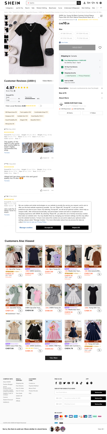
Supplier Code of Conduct (8, 394)
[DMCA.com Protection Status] (61, 423)
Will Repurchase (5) (11, 112)
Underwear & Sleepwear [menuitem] (72, 8)
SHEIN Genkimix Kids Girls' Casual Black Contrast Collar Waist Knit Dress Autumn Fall (34, 346)
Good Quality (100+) (37, 116)
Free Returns (19, 386)
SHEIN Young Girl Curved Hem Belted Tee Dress (53, 308)
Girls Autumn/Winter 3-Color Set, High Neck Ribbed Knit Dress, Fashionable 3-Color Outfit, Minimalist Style (93, 271)
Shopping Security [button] (70, 73)
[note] (14, 267)
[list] (69, 383)
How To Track (20, 391)
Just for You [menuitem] (19, 8)
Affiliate (18, 401)
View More (53, 358)
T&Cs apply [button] (68, 69)
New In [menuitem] (27, 8)
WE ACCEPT (58, 413)
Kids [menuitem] (93, 8)
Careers (5, 397)
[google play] (91, 384)
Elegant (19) (23, 120)
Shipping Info (20, 383)
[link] (88, 3)
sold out (77, 47)
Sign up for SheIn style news (65, 388)
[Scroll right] (101, 8)
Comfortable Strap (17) (41, 112)
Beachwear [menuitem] (52, 8)
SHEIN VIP (19, 396)
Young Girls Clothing (18, 12)
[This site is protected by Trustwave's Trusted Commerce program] (56, 423)
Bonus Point (32, 388)
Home (6, 12)
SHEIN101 (6, 402)
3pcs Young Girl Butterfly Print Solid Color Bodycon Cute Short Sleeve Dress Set (53, 269)
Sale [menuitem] (33, 8)
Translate (7, 152)
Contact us (32, 383)
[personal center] (84, 3)
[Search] (79, 3)
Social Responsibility (7, 387)
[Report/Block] (52, 158)
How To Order (20, 388)
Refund (18, 398)
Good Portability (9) (11, 120)
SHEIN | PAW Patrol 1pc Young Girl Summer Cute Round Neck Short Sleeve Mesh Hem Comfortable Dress (53, 346)
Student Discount (8, 399)
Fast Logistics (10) (25, 112)
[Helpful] (41, 158)
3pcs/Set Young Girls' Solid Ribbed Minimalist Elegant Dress (14, 269)
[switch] (40, 106)
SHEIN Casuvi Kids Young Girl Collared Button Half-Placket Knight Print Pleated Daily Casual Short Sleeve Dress (14, 346)
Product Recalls (33, 391)
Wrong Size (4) (9, 124)
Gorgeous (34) (9, 116)
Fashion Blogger (8, 384)
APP (87, 379)
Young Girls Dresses (31, 12)
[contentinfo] (80, 417)
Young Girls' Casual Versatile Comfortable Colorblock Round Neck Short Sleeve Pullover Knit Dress (93, 308)
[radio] (66, 33)
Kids (10, 12)
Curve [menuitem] (60, 8)
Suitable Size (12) (22, 116)
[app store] (87, 384)
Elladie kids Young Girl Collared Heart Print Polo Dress (73, 271)
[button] (97, 3)
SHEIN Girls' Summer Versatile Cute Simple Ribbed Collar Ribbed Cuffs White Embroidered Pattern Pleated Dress (73, 346)
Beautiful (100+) (35, 120)
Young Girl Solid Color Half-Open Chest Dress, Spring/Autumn (93, 344)
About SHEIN (7, 382)
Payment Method (33, 386)
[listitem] (14, 261)
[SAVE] (100, 47)
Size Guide (19, 393)
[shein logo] (12, 3)
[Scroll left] (98, 8)
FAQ (30, 393)
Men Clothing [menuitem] (86, 8)
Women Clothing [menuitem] (41, 8)
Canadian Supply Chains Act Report (8, 390)
